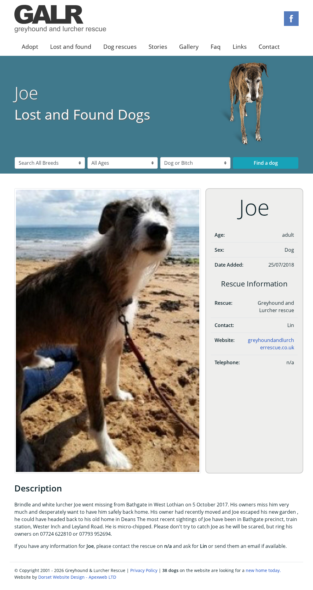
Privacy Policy (143, 570)
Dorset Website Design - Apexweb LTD (77, 577)
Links (240, 46)
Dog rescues (120, 46)
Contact (269, 46)
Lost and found (70, 46)
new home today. (263, 570)
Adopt (30, 46)
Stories (158, 46)
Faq (216, 46)
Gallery (189, 46)
